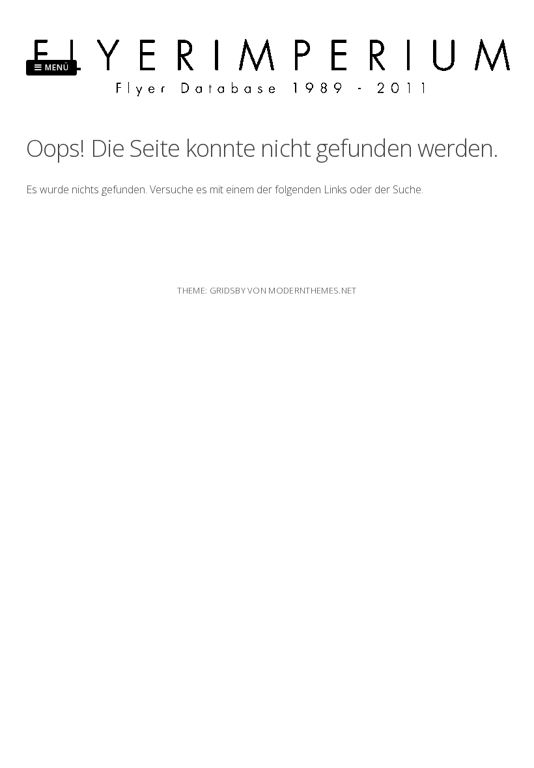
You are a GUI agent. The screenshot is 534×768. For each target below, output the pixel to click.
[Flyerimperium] (272, 92)
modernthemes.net (312, 290)
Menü (55, 67)
